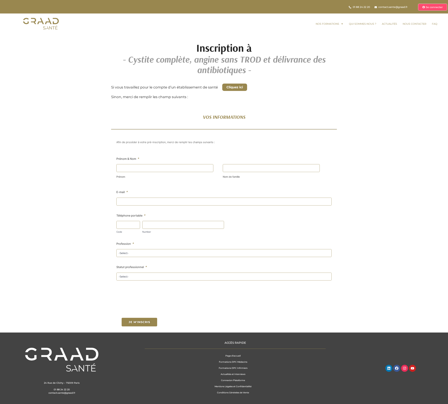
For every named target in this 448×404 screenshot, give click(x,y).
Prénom (120, 176)
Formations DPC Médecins (233, 362)
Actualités (389, 23)
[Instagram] (404, 368)
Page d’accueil (233, 355)
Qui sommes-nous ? (362, 23)
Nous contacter (414, 23)
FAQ (434, 23)
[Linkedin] (388, 368)
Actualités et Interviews (233, 374)
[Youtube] (412, 368)
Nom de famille (231, 176)
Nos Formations (327, 23)
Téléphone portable (131, 215)
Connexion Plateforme (233, 380)
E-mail (122, 192)
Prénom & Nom (127, 158)
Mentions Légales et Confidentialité (233, 386)
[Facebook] (396, 368)
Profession (125, 243)
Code (119, 231)
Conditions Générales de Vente (233, 392)
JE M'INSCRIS (139, 322)
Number (146, 231)
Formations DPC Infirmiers (233, 368)
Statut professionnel (131, 267)
